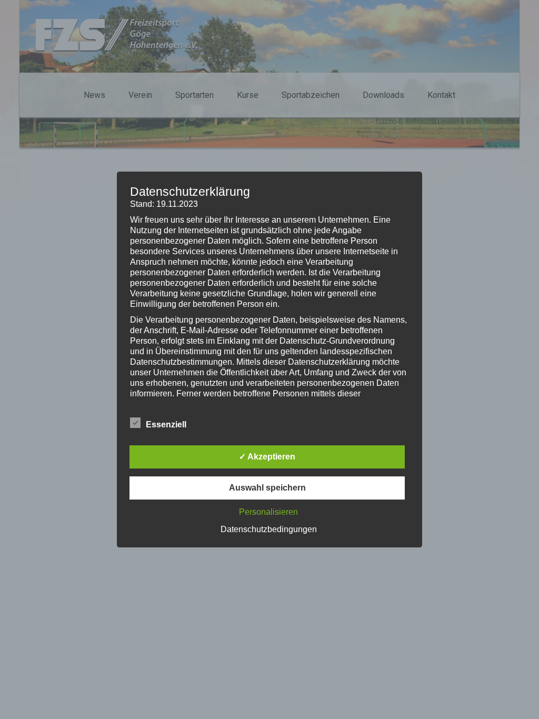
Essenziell (166, 424)
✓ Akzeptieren (267, 456)
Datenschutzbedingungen (269, 529)
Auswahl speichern (267, 487)
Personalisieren (268, 511)
